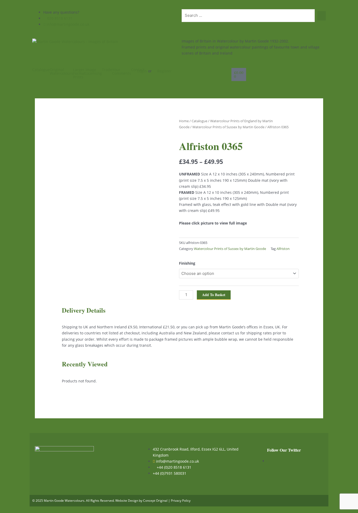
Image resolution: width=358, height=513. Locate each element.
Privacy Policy (181, 500)
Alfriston (283, 249)
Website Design (126, 500)
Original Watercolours (61, 71)
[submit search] (321, 15)
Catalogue (41, 70)
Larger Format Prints (79, 73)
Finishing (187, 263)
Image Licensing (93, 71)
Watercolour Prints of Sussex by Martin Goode (228, 127)
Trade (107, 70)
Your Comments (121, 71)
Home (184, 121)
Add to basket (213, 294)
